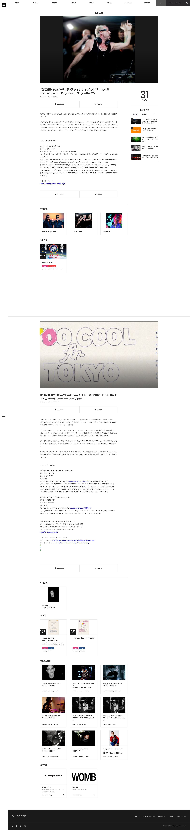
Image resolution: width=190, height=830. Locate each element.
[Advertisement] (99, 299)
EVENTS (35, 3)
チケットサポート (181, 816)
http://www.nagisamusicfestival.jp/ (52, 184)
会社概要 (171, 816)
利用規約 (137, 816)
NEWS (17, 3)
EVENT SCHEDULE (46, 795)
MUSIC (91, 3)
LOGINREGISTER (175, 3)
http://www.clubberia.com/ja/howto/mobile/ (72, 543)
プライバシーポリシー (149, 816)
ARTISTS (147, 3)
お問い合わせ (161, 816)
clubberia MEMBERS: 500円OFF (80, 508)
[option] (135, 114)
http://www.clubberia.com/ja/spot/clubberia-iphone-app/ (73, 540)
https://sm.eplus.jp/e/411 (49, 532)
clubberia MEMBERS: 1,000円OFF (79, 481)
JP (161, 3)
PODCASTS (128, 3)
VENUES (54, 3)
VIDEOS (109, 3)
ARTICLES (73, 3)
